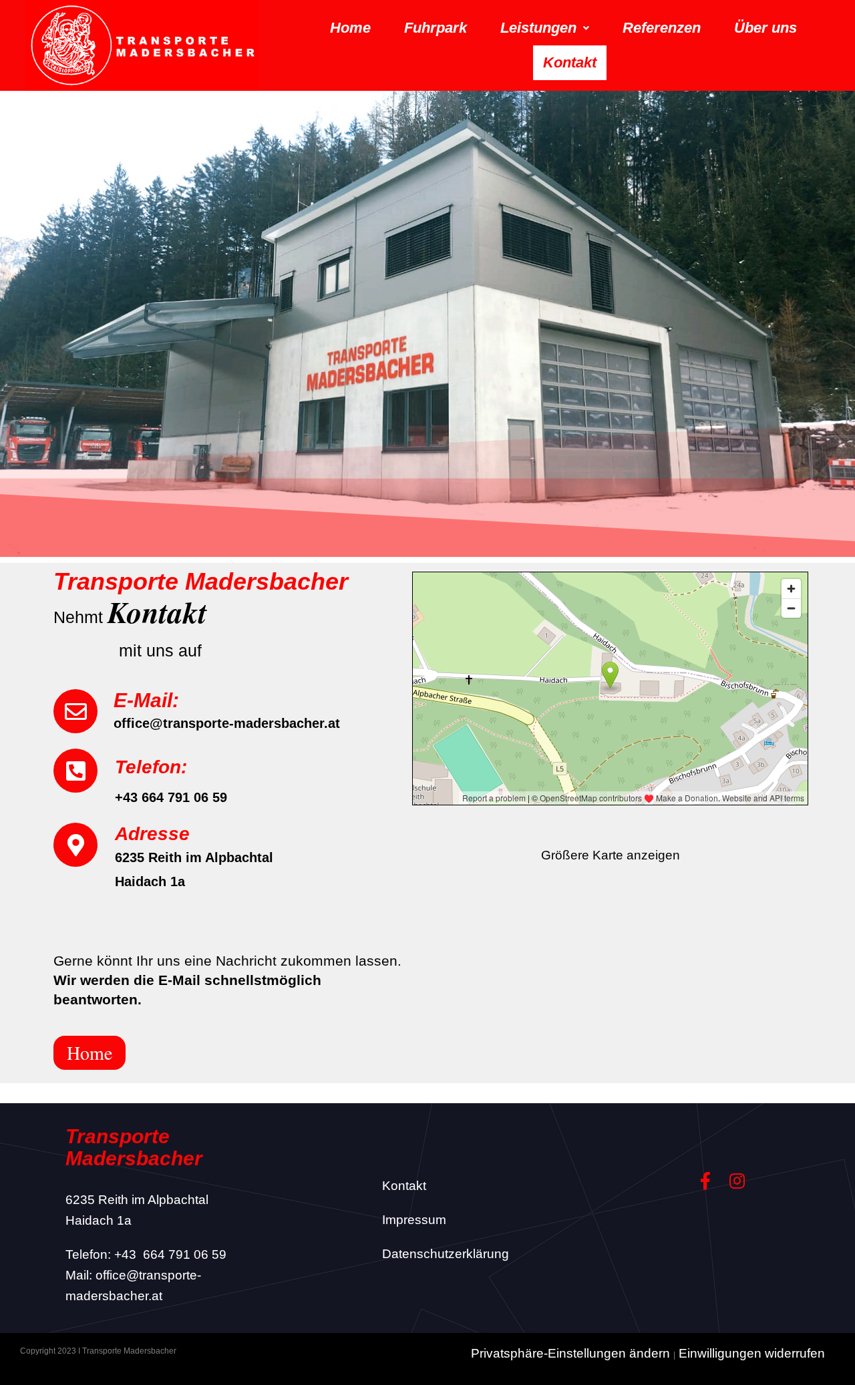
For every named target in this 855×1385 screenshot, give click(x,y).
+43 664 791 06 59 (170, 1254)
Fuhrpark (435, 27)
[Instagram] (737, 1181)
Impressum (414, 1220)
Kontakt (569, 62)
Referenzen (662, 27)
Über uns (765, 27)
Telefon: (151, 767)
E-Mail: (146, 700)
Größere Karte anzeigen (610, 855)
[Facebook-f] (705, 1181)
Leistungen (538, 27)
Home (350, 27)
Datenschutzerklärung (445, 1254)
